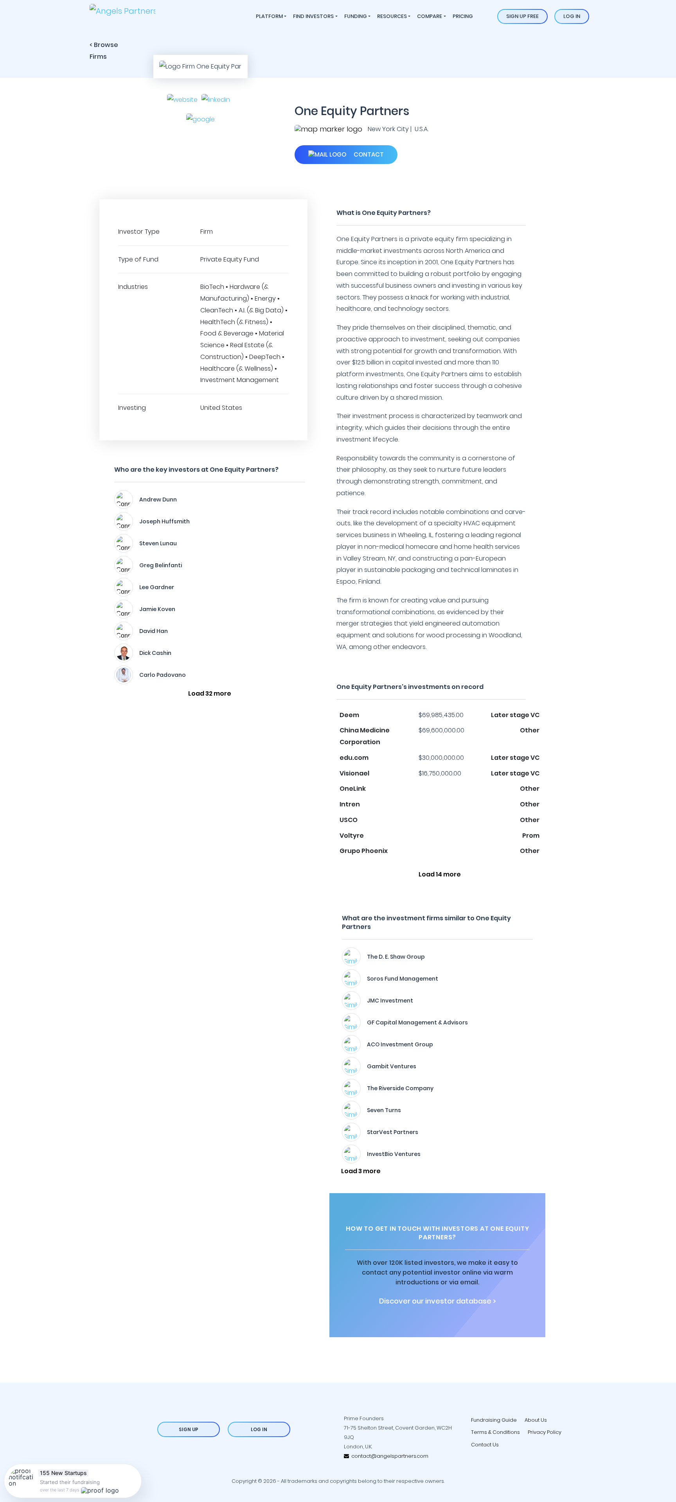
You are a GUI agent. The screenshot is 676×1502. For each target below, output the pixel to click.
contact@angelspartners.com (388, 1456)
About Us (536, 1420)
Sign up (188, 1429)
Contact (368, 154)
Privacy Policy (544, 1432)
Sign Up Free (522, 16)
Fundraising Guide (494, 1420)
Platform (269, 16)
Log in (571, 16)
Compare (429, 16)
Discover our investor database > (437, 1301)
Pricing (463, 16)
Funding (355, 16)
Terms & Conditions (495, 1432)
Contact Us (485, 1444)
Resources (392, 16)
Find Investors (313, 16)
